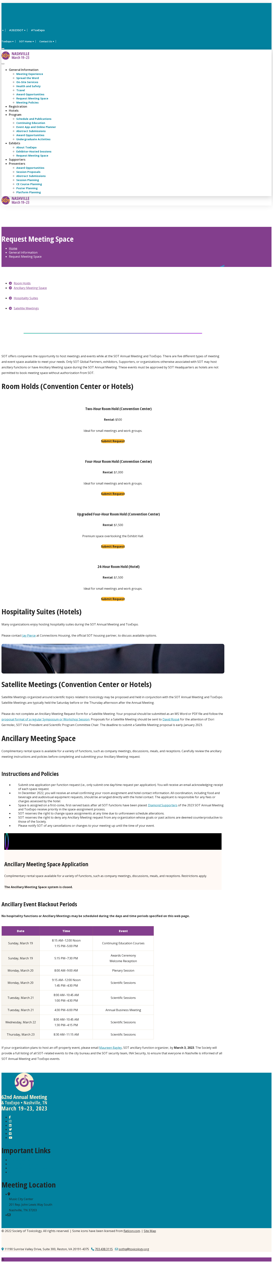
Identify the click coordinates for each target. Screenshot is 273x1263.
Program (15, 115)
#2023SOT (16, 30)
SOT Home (25, 41)
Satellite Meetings (26, 308)
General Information (23, 70)
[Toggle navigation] (2, 63)
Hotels (14, 111)
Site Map (150, 1231)
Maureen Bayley (110, 1048)
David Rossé (170, 719)
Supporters (17, 159)
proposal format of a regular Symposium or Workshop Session (45, 719)
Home (13, 248)
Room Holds (22, 283)
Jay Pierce (29, 635)
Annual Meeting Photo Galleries (31, 1168)
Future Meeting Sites (23, 1164)
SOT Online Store (21, 1172)
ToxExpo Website (21, 1160)
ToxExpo (6, 41)
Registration (18, 106)
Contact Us (45, 41)
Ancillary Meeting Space (30, 288)
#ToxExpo (38, 30)
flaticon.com (132, 1231)
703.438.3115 (104, 1249)
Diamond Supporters (162, 805)
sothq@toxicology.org (24, 1220)
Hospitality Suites (26, 298)
